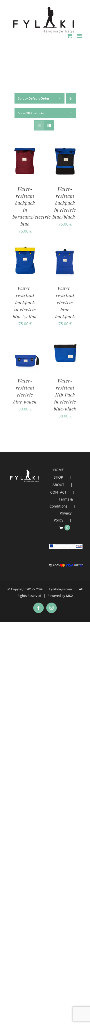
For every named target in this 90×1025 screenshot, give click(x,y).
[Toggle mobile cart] (69, 35)
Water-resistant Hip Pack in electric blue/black (65, 395)
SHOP (58, 477)
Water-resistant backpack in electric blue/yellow (25, 302)
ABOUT (58, 484)
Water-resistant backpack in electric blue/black (65, 203)
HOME (58, 469)
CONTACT (58, 492)
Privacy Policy (63, 516)
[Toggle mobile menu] (79, 35)
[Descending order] (71, 98)
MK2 (69, 595)
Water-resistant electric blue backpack (65, 302)
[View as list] (49, 125)
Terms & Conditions (61, 503)
